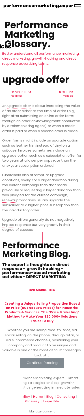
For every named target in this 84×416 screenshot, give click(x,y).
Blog (50, 396)
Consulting (66, 396)
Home (38, 396)
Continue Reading (42, 362)
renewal (8, 200)
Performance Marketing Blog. (36, 249)
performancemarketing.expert (39, 5)
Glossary (32, 401)
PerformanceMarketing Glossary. (36, 34)
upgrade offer (19, 105)
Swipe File (51, 401)
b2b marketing (42, 290)
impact (8, 224)
